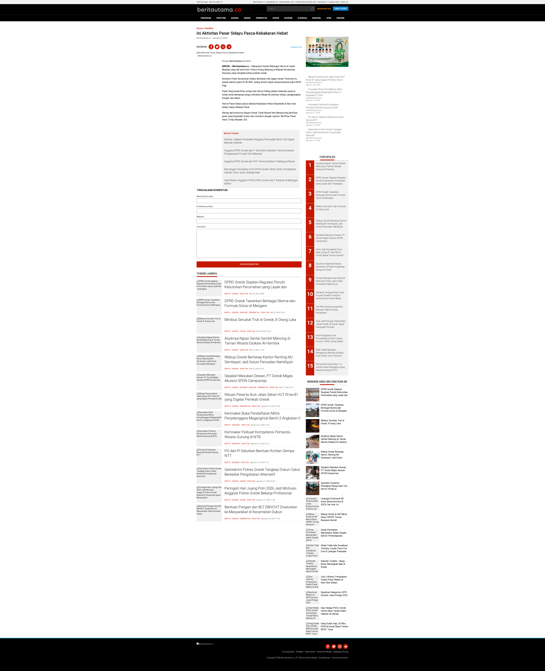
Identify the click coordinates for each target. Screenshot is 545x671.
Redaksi (299, 652)
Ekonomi (243, 387)
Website (200, 217)
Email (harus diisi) (205, 206)
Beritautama (202, 2)
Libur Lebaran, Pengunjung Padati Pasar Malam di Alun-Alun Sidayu (334, 579)
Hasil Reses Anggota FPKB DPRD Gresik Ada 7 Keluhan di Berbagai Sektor (260, 182)
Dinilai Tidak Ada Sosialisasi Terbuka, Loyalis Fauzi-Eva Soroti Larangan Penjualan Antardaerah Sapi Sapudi (334, 550)
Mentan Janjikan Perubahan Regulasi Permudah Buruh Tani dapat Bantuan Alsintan (259, 141)
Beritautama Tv (215, 2)
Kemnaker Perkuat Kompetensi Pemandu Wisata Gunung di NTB (257, 434)
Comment (201, 227)
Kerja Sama (310, 652)
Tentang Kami (288, 652)
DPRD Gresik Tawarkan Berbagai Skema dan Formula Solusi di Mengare (260, 303)
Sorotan (244, 294)
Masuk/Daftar (324, 9)
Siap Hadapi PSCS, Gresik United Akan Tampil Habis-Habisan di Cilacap (334, 611)
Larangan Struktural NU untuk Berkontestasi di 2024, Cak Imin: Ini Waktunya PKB (332, 503)
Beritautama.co (236, 61)
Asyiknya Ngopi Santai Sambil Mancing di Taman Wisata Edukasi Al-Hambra (257, 340)
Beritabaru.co (259, 2)
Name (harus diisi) (205, 196)
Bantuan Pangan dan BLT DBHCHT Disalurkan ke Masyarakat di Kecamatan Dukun (261, 509)
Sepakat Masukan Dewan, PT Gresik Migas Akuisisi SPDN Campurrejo (259, 378)
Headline (244, 312)
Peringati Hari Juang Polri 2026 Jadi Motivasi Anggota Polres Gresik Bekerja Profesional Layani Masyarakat (260, 493)
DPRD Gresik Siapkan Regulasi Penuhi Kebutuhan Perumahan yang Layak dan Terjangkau (256, 287)
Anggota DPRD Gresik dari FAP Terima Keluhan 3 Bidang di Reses (259, 161)
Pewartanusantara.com (305, 2)
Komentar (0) (296, 47)
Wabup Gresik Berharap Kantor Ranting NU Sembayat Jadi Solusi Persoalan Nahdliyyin (259, 359)
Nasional (236, 425)
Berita (228, 294)
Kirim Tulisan (340, 9)
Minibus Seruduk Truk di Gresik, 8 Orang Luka (260, 319)
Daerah (235, 294)
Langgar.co (322, 2)
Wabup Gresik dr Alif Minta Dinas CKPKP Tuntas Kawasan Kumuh (334, 517)
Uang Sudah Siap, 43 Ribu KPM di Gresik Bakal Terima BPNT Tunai (334, 626)
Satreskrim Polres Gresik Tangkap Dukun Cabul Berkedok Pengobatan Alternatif (262, 471)
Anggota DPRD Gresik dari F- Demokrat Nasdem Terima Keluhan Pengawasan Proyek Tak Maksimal (259, 152)
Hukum (243, 331)
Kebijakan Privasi (340, 652)
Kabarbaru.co (272, 2)
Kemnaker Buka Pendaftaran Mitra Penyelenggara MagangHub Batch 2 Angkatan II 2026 (262, 418)
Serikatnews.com (286, 2)
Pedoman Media (324, 652)
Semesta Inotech (340, 658)
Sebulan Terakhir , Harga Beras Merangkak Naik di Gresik (333, 564)
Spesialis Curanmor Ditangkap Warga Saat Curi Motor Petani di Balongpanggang (334, 487)
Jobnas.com (333, 2)
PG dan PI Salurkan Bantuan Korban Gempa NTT (259, 453)
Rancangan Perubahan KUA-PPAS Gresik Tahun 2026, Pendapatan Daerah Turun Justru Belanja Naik (260, 171)
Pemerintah (254, 312)
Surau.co (344, 2)
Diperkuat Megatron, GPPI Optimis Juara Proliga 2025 (334, 594)
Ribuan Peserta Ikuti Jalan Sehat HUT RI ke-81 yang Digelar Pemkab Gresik (261, 397)
